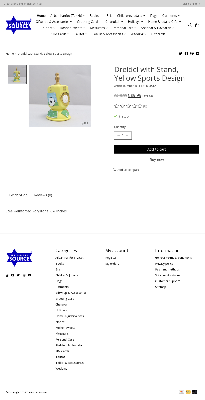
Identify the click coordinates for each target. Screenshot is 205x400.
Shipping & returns (167, 275)
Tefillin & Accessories (69, 363)
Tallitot (60, 357)
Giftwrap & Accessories (70, 292)
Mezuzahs (62, 333)
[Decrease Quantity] (118, 135)
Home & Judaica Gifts (69, 316)
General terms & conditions (173, 257)
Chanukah (61, 304)
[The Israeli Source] (18, 25)
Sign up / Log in (191, 3)
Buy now (157, 159)
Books (59, 263)
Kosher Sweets (65, 328)
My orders (112, 263)
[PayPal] (188, 392)
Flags (154, 16)
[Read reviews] (128, 106)
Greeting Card (64, 298)
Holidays (61, 310)
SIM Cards (62, 351)
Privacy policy (164, 263)
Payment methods (167, 269)
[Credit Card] (181, 392)
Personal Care (64, 339)
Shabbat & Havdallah (69, 345)
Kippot (59, 322)
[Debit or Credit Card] (194, 392)
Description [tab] (18, 195)
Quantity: (120, 127)
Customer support (167, 281)
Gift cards (158, 34)
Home (41, 16)
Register (111, 257)
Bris (109, 16)
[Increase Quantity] (127, 135)
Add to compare (129, 170)
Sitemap (160, 287)
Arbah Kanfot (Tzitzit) (69, 257)
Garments (62, 287)
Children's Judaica (66, 275)
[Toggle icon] (189, 24)
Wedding (61, 368)
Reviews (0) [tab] (43, 195)
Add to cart (156, 149)
